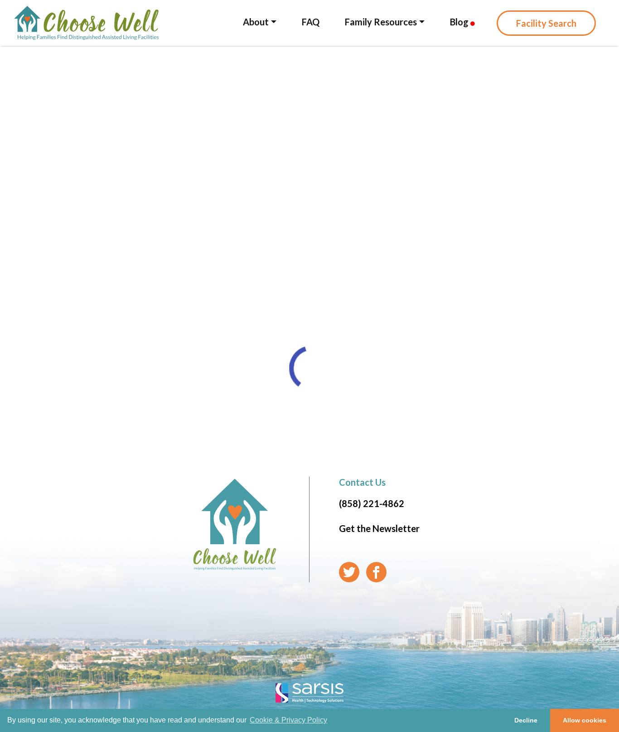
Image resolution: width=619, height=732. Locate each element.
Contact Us (362, 482)
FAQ (310, 21)
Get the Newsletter (379, 528)
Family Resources (381, 21)
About (256, 21)
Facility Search (546, 23)
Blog (460, 21)
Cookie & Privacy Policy (288, 720)
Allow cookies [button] (584, 720)
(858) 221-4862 (371, 503)
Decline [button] (525, 720)
